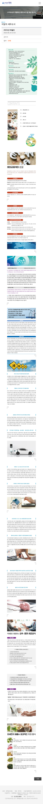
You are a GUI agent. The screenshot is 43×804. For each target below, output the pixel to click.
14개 (9, 41)
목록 (38, 779)
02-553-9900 (18, 796)
